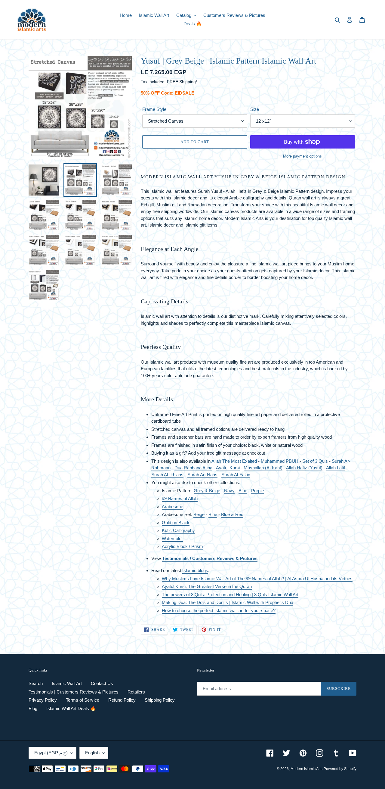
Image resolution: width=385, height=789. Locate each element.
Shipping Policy (160, 700)
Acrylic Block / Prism (182, 546)
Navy (229, 490)
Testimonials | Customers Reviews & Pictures (74, 691)
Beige (199, 514)
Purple (257, 490)
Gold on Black (175, 522)
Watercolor (172, 538)
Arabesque (172, 506)
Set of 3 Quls (315, 461)
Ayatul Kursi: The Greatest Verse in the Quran (207, 586)
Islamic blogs (195, 570)
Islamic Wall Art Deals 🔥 (71, 708)
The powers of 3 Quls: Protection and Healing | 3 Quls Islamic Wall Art (230, 594)
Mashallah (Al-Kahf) (263, 467)
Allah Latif (335, 467)
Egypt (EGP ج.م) (51, 752)
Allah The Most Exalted (234, 461)
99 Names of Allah (180, 498)
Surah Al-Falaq (235, 474)
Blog (33, 708)
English (92, 752)
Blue (243, 490)
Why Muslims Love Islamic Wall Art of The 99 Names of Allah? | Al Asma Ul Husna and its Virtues (257, 578)
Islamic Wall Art (67, 683)
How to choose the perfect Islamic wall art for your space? (219, 610)
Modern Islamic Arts (306, 769)
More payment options (302, 156)
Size (254, 109)
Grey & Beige (207, 490)
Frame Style (154, 109)
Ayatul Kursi (228, 467)
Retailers (136, 691)
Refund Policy (122, 700)
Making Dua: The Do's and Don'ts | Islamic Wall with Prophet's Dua (227, 602)
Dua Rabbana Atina (193, 467)
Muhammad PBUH (279, 461)
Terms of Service (82, 700)
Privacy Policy (43, 700)
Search (36, 683)
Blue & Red (232, 514)
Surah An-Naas (202, 474)
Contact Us (102, 683)
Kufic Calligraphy (178, 530)
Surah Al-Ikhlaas (167, 474)
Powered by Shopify (340, 769)
